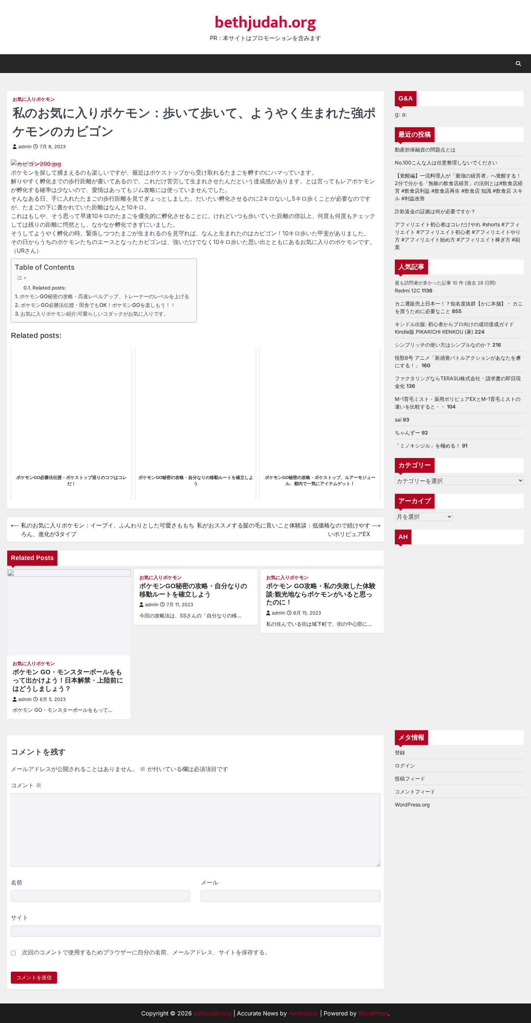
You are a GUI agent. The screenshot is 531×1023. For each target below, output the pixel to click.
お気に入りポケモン (34, 99)
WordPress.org (412, 804)
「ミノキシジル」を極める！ (428, 445)
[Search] (518, 63)
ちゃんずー (407, 432)
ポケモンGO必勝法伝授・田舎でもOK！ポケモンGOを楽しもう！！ (98, 305)
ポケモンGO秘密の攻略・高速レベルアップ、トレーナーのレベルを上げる (104, 296)
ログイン (405, 765)
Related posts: (49, 288)
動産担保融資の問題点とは (425, 149)
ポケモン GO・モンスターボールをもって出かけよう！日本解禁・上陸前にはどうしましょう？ (68, 680)
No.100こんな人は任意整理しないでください (446, 162)
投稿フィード (410, 778)
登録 (400, 752)
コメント (26, 785)
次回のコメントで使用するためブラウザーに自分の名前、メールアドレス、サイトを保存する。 (146, 952)
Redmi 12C (407, 290)
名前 (16, 882)
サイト (19, 917)
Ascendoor (303, 1013)
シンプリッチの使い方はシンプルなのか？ (443, 344)
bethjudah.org (265, 22)
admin (24, 146)
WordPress (373, 1013)
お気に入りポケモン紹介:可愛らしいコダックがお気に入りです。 (95, 314)
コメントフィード (415, 791)
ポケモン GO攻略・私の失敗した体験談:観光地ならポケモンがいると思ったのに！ (321, 594)
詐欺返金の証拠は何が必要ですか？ (435, 211)
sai (398, 419)
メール (209, 882)
